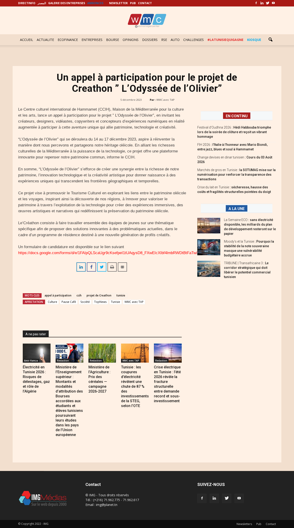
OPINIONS (131, 39)
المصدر (42, 3)
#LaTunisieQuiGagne (225, 39)
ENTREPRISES (92, 39)
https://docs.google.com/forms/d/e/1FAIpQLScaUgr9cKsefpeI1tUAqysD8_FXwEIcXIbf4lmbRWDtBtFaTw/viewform (115, 253)
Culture (52, 302)
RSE (164, 39)
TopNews (100, 302)
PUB (133, 3)
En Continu (237, 116)
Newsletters (244, 524)
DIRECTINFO (26, 3)
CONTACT (145, 3)
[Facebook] (256, 3)
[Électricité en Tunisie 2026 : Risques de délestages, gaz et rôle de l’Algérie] (37, 353)
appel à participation (58, 295)
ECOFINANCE (68, 39)
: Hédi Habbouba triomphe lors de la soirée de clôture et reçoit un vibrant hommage (234, 132)
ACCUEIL (26, 39)
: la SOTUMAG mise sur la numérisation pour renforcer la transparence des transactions (236, 174)
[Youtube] (273, 3)
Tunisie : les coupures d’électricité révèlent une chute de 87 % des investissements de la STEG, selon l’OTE (135, 386)
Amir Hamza (31, 360)
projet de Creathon (99, 295)
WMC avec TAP (165, 99)
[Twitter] (267, 3)
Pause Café (69, 302)
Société (85, 302)
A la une (237, 209)
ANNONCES (95, 3)
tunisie (120, 295)
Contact (271, 524)
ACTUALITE (45, 39)
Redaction (63, 360)
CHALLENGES (193, 39)
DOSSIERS (150, 39)
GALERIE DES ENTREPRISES (66, 3)
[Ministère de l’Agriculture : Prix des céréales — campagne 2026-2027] (102, 353)
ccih (79, 295)
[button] (270, 39)
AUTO (175, 39)
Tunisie (115, 302)
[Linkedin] (261, 3)
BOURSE (112, 39)
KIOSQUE (254, 39)
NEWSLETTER (118, 3)
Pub (258, 524)
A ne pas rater (35, 334)
